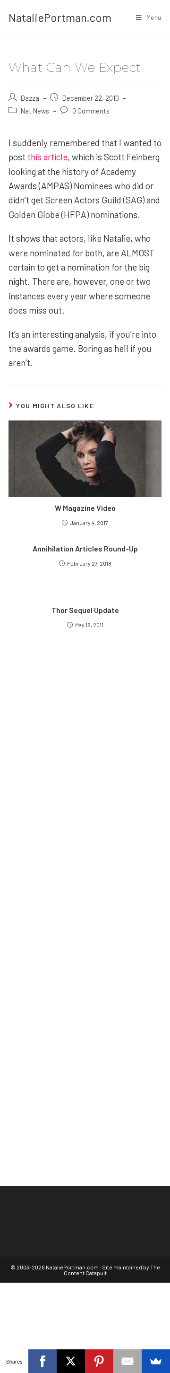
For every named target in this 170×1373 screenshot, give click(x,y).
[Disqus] (85, 1007)
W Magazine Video (85, 507)
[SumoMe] (156, 1361)
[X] (71, 1361)
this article (47, 156)
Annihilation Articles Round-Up (85, 548)
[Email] (127, 1361)
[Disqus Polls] (85, 770)
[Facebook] (42, 1361)
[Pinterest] (99, 1361)
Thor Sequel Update (85, 609)
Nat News (35, 110)
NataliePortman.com (59, 17)
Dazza (30, 98)
